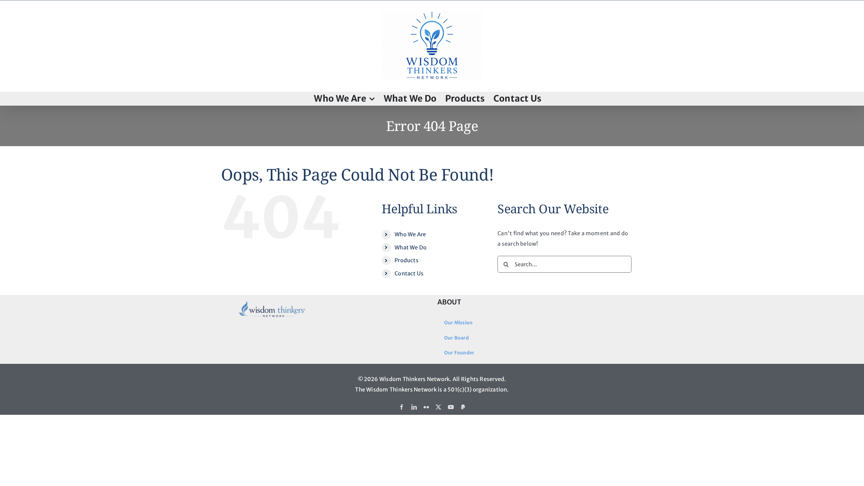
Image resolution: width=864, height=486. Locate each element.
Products (406, 260)
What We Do (411, 247)
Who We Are (410, 234)
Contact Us (409, 273)
